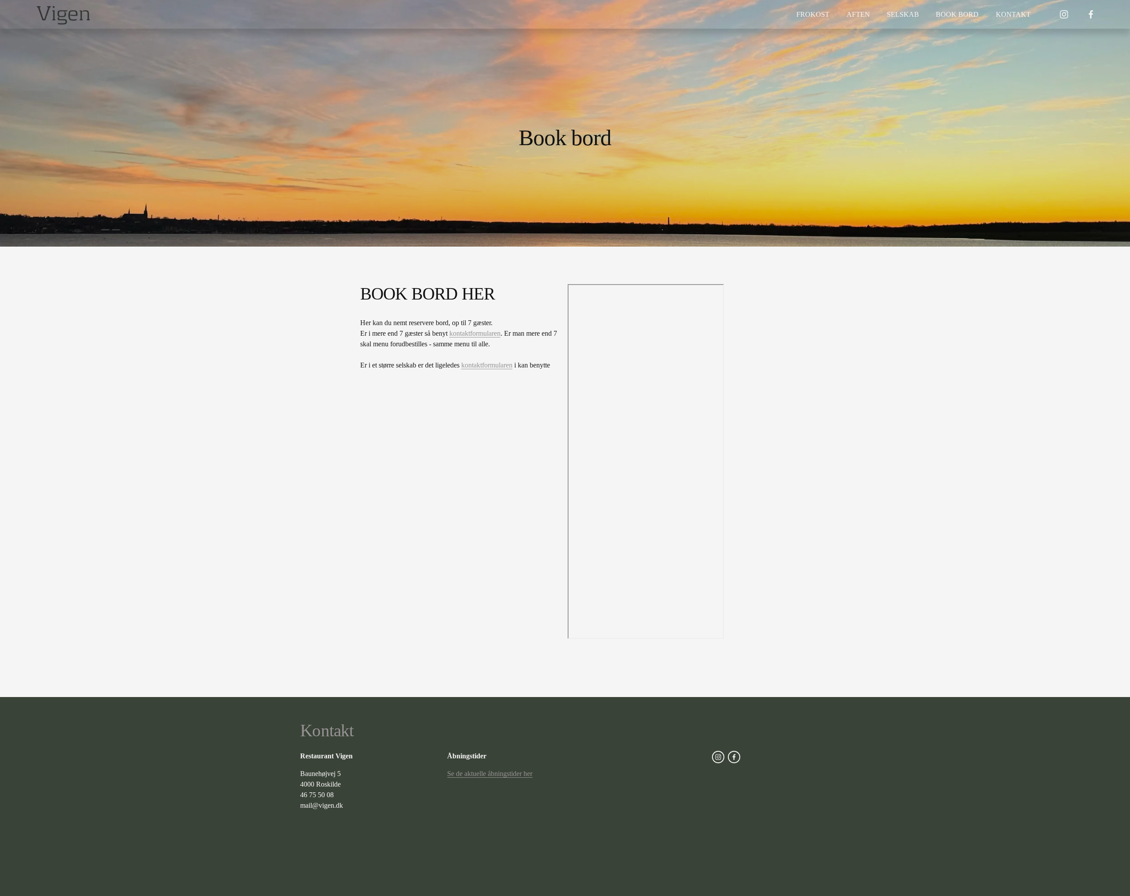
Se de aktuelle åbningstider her (489, 773)
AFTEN (858, 14)
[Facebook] (1091, 14)
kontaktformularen (475, 333)
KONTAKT (1013, 14)
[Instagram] (1064, 14)
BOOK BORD (957, 14)
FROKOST (812, 14)
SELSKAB (903, 14)
